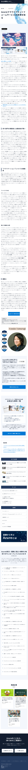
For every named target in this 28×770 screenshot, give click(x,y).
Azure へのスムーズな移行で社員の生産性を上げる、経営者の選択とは (14, 604)
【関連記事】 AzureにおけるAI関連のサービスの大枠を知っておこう (14, 105)
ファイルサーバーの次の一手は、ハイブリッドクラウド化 (13, 571)
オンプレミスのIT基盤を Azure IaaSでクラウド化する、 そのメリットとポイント (14, 650)
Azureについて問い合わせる (14, 313)
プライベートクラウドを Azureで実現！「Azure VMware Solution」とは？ (14, 600)
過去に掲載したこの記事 (6, 61)
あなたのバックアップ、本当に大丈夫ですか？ (11, 578)
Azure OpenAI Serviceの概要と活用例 (10, 585)
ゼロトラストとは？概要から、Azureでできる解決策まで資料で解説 (14, 614)
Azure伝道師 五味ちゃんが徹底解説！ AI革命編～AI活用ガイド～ (14, 582)
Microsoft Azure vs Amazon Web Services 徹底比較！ (12, 660)
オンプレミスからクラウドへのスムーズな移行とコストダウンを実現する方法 (14, 647)
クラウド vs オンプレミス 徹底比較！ (10, 657)
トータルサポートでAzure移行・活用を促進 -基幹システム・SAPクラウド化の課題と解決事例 (14, 611)
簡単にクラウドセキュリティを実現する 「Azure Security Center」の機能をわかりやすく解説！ (14, 607)
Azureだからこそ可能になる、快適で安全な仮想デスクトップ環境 (14, 632)
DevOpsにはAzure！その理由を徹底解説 (10, 671)
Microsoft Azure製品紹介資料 (9, 664)
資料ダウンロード (8, 750)
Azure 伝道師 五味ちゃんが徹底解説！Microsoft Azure (13, 635)
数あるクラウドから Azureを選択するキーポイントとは (13, 639)
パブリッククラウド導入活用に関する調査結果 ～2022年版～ (14, 596)
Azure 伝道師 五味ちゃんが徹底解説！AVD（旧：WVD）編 (13, 621)
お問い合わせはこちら (14, 387)
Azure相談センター (6, 1)
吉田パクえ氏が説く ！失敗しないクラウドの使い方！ (12, 653)
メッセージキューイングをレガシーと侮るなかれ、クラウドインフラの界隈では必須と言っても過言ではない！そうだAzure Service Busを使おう (14, 450)
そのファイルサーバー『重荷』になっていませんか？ (12, 574)
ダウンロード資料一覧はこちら (14, 433)
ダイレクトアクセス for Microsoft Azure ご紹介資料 (12, 668)
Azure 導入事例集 (7, 617)
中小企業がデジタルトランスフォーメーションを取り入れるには (14, 593)
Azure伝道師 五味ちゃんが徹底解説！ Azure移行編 (12, 589)
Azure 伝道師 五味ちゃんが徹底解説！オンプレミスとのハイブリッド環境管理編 (14, 568)
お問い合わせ (21, 750)
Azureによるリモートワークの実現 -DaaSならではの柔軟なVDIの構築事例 (14, 625)
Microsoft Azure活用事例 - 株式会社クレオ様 (11, 628)
